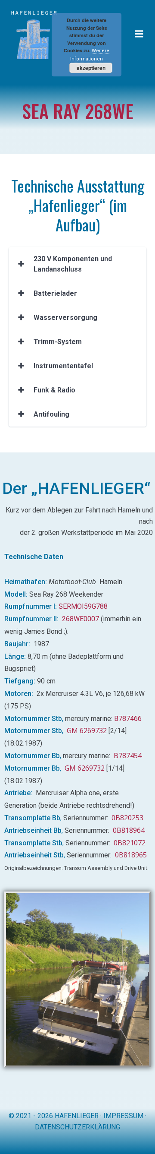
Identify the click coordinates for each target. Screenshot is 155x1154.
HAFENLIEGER (77, 1116)
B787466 (128, 719)
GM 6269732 (87, 730)
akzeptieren (91, 68)
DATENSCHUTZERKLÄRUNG (77, 1127)
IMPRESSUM (123, 1116)
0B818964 (129, 830)
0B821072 (130, 842)
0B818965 (131, 855)
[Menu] (139, 34)
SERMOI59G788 (84, 606)
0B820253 (127, 817)
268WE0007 (80, 619)
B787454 (128, 755)
